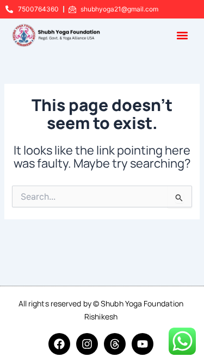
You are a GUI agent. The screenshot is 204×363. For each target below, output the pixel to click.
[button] (182, 35)
